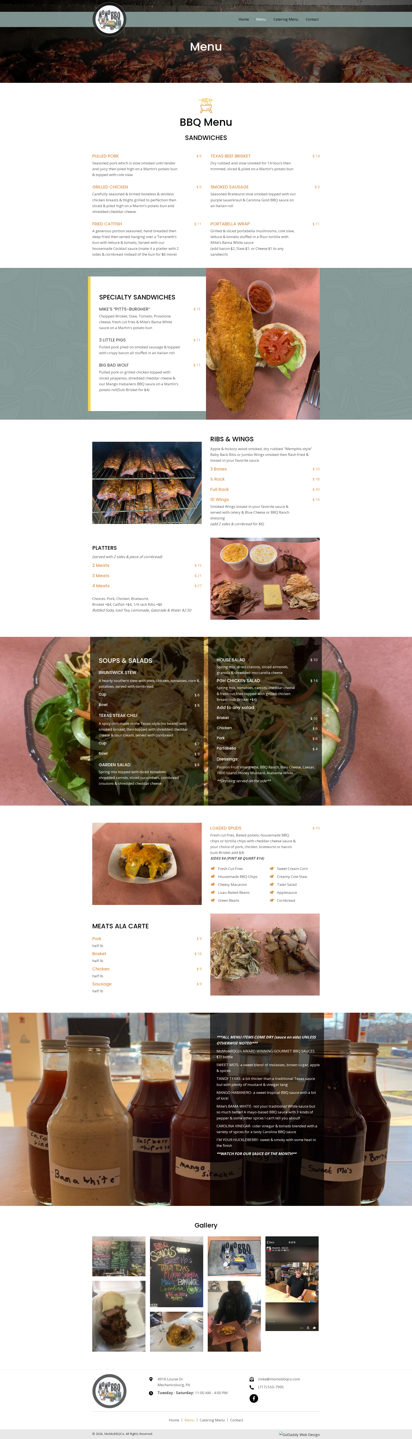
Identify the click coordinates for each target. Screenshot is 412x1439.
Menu (189, 1420)
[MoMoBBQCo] (118, 1256)
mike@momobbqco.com (279, 1379)
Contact (236, 1420)
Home (174, 1420)
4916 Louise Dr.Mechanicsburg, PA (174, 1382)
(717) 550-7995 (271, 1386)
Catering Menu (212, 1420)
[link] (244, 19)
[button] (254, 1398)
